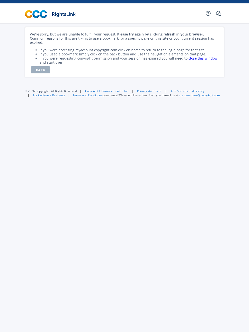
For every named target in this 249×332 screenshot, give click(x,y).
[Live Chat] (218, 13)
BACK (40, 70)
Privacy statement (149, 91)
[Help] (208, 13)
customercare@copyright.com (199, 95)
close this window (202, 58)
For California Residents (49, 95)
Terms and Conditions (87, 95)
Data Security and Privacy (187, 91)
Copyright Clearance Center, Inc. (107, 91)
